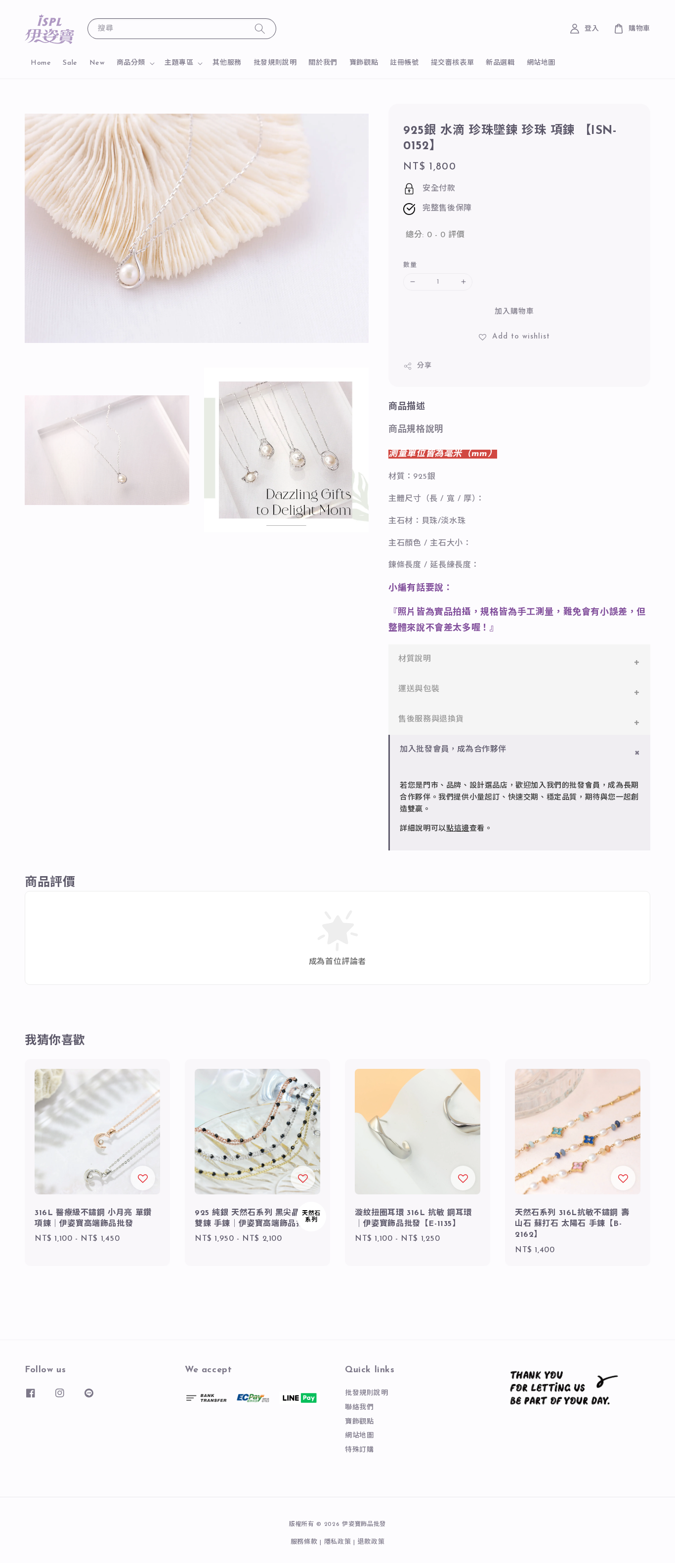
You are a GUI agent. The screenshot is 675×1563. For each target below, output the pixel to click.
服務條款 (304, 1542)
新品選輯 (500, 63)
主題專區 (179, 63)
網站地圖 (541, 63)
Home (41, 63)
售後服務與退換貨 (431, 719)
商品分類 (131, 63)
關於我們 (322, 63)
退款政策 (371, 1542)
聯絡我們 (359, 1407)
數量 (410, 265)
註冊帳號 (404, 63)
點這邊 (457, 829)
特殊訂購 (359, 1450)
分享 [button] (424, 366)
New (97, 63)
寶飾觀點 (363, 63)
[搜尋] (260, 28)
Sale (70, 63)
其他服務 (226, 63)
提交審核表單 (452, 63)
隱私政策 (337, 1542)
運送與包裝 (418, 689)
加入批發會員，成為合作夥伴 (453, 750)
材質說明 (414, 659)
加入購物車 (514, 312)
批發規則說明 (275, 63)
